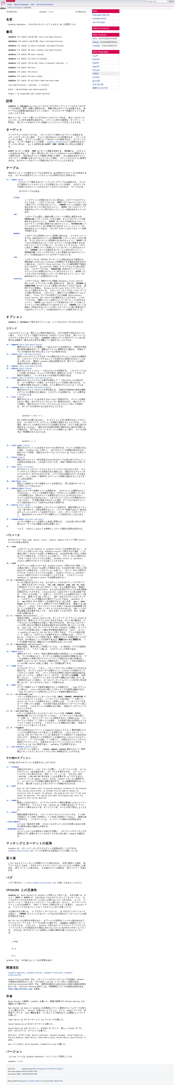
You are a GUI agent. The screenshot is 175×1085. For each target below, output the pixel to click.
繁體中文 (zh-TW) (100, 88)
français (96, 70)
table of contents (101, 28)
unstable (96, 46)
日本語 (95, 73)
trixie (95, 38)
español (96, 66)
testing (10, 7)
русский (96, 81)
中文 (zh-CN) (98, 84)
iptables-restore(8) (53, 973)
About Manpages (21, 4)
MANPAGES (10, 1)
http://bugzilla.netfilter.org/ (41, 883)
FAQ (32, 4)
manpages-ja (18, 7)
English (96, 63)
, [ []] (19, 467)
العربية (95, 55)
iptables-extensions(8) (57, 142)
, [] (29, 378)
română (96, 77)
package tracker (99, 18)
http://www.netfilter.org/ (20, 989)
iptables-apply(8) (16, 973)
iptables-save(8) (34, 973)
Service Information (44, 4)
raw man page (99, 22)
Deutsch (96, 59)
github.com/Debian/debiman (32, 1081)
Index (9, 4)
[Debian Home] (3, 5)
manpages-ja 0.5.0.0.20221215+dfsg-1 (49, 1069)
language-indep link (101, 15)
